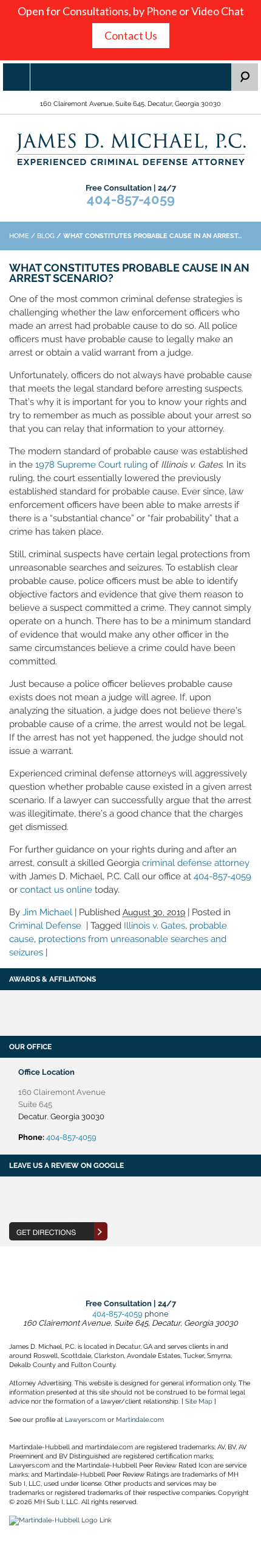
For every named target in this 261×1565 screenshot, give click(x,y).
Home (19, 236)
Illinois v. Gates (154, 925)
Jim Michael (47, 912)
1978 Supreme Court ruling (91, 464)
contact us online (56, 889)
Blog (46, 236)
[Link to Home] (130, 148)
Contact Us (130, 35)
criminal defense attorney (195, 862)
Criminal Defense (45, 925)
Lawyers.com (85, 1420)
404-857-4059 (131, 199)
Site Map (198, 1401)
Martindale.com (140, 1420)
